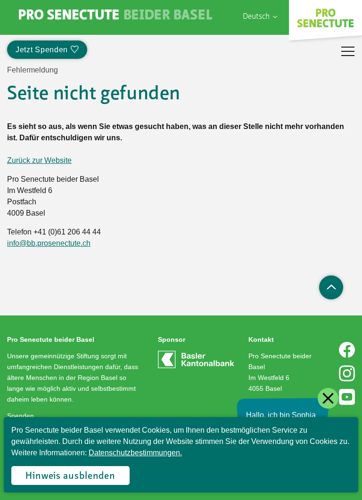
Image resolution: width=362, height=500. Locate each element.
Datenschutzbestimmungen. (135, 453)
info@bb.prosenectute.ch (48, 243)
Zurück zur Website (39, 160)
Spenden (20, 415)
